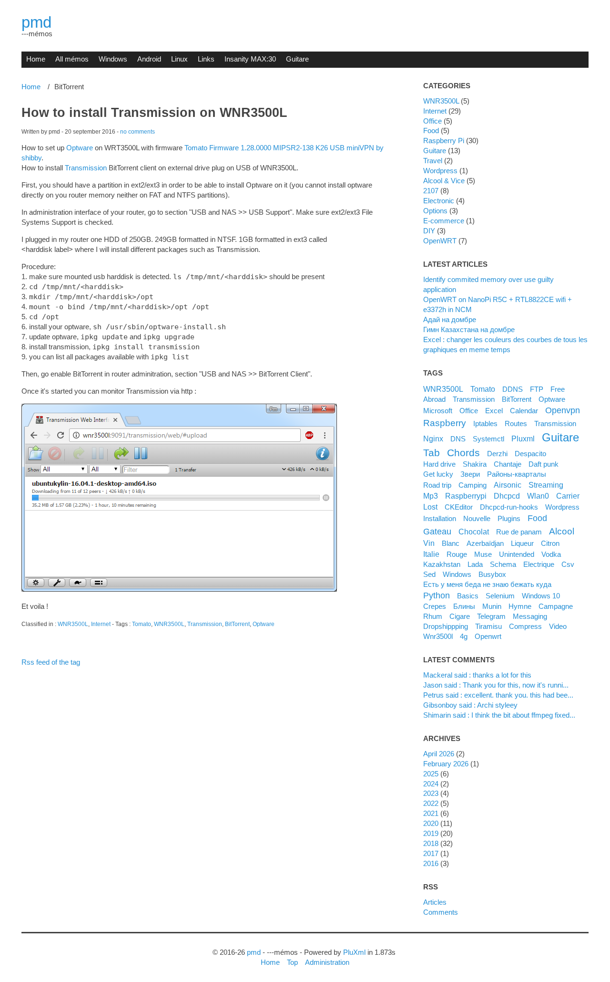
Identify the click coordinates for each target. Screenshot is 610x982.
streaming (546, 485)
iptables (485, 423)
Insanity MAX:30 (250, 59)
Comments (440, 912)
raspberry (444, 423)
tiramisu (488, 626)
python (436, 595)
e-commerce (443, 221)
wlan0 (538, 495)
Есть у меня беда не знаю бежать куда (487, 584)
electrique (538, 564)
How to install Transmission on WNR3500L (154, 112)
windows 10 (541, 596)
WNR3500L (73, 624)
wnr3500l (438, 636)
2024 (430, 784)
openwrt (488, 636)
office (468, 411)
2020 (430, 823)
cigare (459, 616)
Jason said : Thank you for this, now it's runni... (496, 685)
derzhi (497, 453)
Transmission (86, 168)
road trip (437, 485)
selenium (500, 596)
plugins (509, 518)
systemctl (488, 439)
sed (429, 574)
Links (206, 59)
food (537, 518)
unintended (516, 554)
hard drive (439, 464)
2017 (430, 853)
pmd (36, 22)
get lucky (438, 474)
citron (550, 543)
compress (525, 626)
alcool (561, 531)
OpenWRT (440, 241)
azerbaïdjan (485, 543)
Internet (101, 624)
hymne (519, 606)
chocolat (473, 531)
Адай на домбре (449, 319)
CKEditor (459, 507)
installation (439, 518)
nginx (433, 438)
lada (475, 564)
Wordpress (440, 171)
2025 (430, 774)
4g (464, 636)
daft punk (544, 464)
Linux (179, 59)
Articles (435, 902)
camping (472, 485)
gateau (437, 531)
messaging (530, 616)
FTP (536, 389)
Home (35, 59)
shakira (475, 464)
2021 (430, 813)
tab (431, 452)
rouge (457, 554)
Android (149, 59)
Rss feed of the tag (50, 662)
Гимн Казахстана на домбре (469, 329)
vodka (551, 554)
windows (457, 574)
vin (429, 543)
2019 (430, 833)
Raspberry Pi (443, 140)
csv (567, 564)
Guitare (297, 59)
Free (557, 389)
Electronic (438, 201)
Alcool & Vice (444, 181)
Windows (113, 59)
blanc (450, 543)
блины (464, 606)
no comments (137, 131)
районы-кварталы (516, 474)
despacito (530, 453)
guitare (560, 437)
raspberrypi (466, 495)
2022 (430, 803)
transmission (555, 423)
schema (503, 564)
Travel (432, 161)
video (558, 626)
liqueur (522, 543)
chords (463, 452)
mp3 (430, 495)
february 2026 (445, 764)
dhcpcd (507, 495)
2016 (430, 863)
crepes (434, 606)
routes (516, 423)
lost (430, 506)
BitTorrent (237, 624)
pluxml (523, 438)
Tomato (141, 624)
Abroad (434, 399)
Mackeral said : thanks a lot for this (477, 675)
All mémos (72, 59)
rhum (432, 616)
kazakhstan (441, 564)
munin (491, 606)
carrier (568, 495)
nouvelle (476, 518)
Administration (327, 962)
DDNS (512, 389)
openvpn (562, 410)
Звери (470, 474)
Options (435, 211)
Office (432, 121)
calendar (524, 411)
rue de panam (519, 532)
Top (292, 962)
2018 (430, 843)
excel (494, 411)
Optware (79, 148)
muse (483, 554)
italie (431, 554)
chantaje (507, 464)
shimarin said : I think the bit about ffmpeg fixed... (499, 715)
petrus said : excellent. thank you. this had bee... (498, 695)
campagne (556, 606)
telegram (491, 616)
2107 (430, 191)
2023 (430, 793)
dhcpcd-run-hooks (509, 507)
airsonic (507, 485)
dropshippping (445, 626)
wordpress (562, 507)
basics (467, 596)
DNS (458, 439)
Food (431, 130)
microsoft (437, 411)
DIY (429, 231)
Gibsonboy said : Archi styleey (470, 705)
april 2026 (438, 754)
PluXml (354, 952)
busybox (492, 574)
